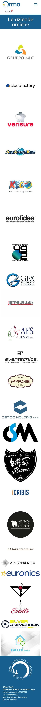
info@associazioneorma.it (17, 697)
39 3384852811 (13, 695)
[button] (35, 4)
